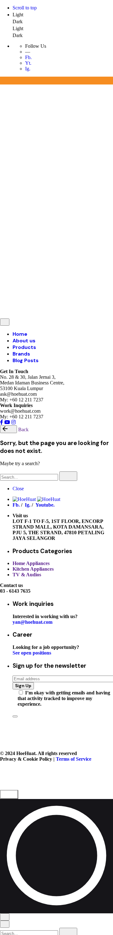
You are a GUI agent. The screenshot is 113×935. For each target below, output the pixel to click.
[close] (4, 134)
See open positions (32, 652)
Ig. (27, 68)
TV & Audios (27, 574)
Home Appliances (31, 563)
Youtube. (45, 505)
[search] (68, 476)
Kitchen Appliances (33, 569)
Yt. (28, 63)
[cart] (32, 273)
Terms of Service (70, 223)
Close (18, 488)
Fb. (28, 57)
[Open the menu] (2, 89)
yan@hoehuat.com (32, 622)
